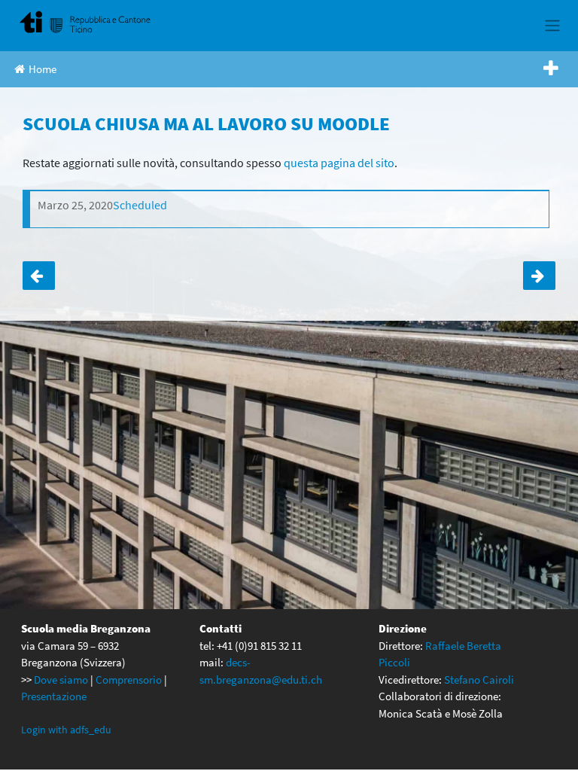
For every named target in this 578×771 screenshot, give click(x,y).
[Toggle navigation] (552, 25)
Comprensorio (129, 679)
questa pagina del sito (339, 162)
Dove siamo (61, 679)
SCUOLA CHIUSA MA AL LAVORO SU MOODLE (39, 275)
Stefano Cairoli (479, 679)
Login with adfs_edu (66, 729)
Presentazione (54, 696)
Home (42, 69)
